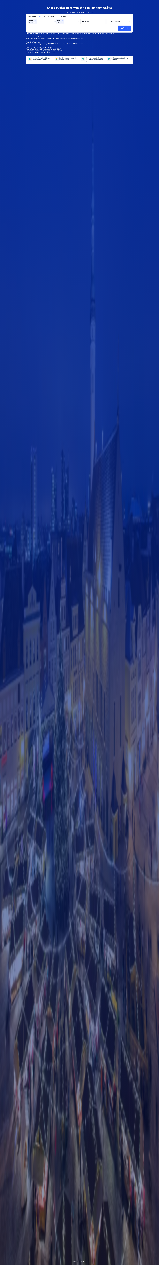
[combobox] (37, 21)
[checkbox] (62, 16)
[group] (40, 21)
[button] (143, 3)
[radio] (32, 16)
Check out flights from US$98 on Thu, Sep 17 (78, 12)
